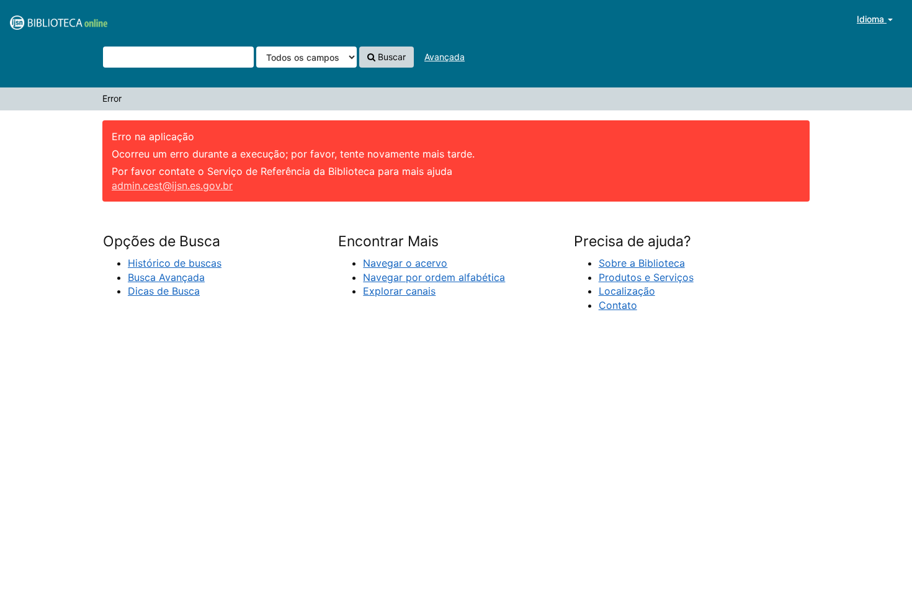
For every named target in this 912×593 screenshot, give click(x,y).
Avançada (444, 56)
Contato (618, 305)
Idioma (872, 19)
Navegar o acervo (405, 263)
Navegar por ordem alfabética (434, 277)
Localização (627, 291)
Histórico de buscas (174, 263)
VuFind (40, 19)
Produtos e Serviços (646, 277)
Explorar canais (399, 291)
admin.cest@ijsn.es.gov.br (172, 185)
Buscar (390, 56)
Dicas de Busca (164, 291)
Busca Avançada (166, 277)
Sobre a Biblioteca (642, 263)
